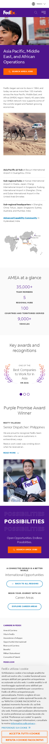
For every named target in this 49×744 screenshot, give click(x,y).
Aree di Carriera (10, 631)
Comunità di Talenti (11, 657)
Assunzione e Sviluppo (12, 638)
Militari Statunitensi (11, 653)
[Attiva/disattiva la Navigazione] (43, 12)
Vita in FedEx (9, 634)
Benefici (6, 650)
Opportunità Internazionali (14, 642)
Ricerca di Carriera (35, 12)
